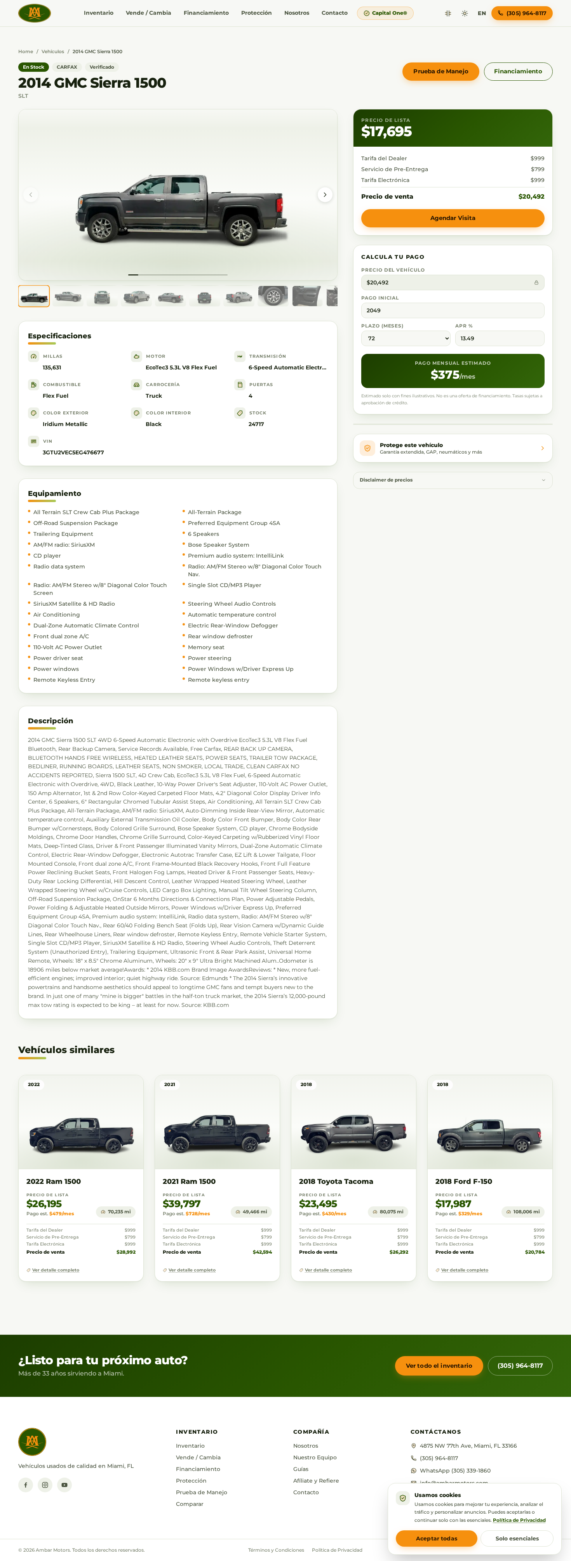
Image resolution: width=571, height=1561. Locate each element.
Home (25, 51)
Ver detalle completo (55, 1270)
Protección (256, 12)
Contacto (335, 12)
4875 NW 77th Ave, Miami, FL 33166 (468, 1445)
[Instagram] (45, 1485)
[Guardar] (115, 1088)
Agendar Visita (453, 218)
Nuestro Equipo (315, 1457)
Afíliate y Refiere (316, 1480)
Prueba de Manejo (440, 71)
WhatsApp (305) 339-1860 (455, 1470)
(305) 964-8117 (520, 1365)
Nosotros (296, 12)
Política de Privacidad (337, 1550)
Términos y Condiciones (276, 1550)
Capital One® (389, 13)
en (482, 13)
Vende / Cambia (148, 12)
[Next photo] (325, 194)
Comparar (190, 1503)
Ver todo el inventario (439, 1365)
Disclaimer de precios (386, 480)
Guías (300, 1469)
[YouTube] (64, 1485)
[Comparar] (448, 13)
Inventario (98, 12)
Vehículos (53, 51)
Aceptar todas (436, 1538)
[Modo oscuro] (464, 13)
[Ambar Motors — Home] (34, 13)
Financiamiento (206, 12)
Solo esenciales (517, 1538)
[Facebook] (25, 1485)
